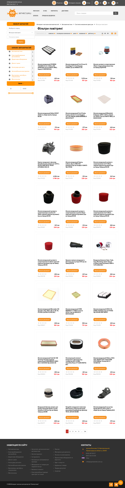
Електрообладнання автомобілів (14, 453)
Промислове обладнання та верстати (64, 458)
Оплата (35, 15)
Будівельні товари (61, 465)
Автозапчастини (13, 449)
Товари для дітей (60, 468)
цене (74, 33)
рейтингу (91, 33)
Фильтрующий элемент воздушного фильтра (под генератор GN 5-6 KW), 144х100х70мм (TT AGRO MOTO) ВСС (76, 361)
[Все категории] (112, 33)
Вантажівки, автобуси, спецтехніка (15, 469)
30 (102, 33)
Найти (21, 42)
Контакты (54, 11)
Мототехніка (12, 473)
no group (57, 471)
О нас (45, 11)
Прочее (57, 449)
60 (105, 33)
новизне (51, 33)
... (81, 431)
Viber (87, 458)
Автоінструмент (37, 454)
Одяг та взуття (59, 462)
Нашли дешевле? (44, 75)
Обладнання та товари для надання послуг (40, 465)
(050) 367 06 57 (91, 453)
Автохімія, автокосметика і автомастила (41, 450)
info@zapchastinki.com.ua (14, 2)
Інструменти (36, 457)
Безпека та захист (37, 469)
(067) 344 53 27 (11, 4)
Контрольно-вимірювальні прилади (40, 461)
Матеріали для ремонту (62, 452)
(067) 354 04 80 (91, 455)
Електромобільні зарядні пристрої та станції (40, 473)
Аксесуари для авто (14, 462)
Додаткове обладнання (16, 457)
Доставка (65, 11)
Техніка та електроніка (62, 455)
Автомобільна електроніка (17, 465)
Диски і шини (12, 459)
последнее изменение (63, 33)
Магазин (36, 11)
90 (108, 33)
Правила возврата (48, 15)
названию (82, 33)
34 (85, 431)
